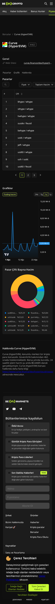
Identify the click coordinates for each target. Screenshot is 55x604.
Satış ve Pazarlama (15, 552)
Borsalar (6, 34)
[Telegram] (21, 409)
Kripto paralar (37, 527)
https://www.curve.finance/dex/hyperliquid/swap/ (27, 371)
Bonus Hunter (38, 11)
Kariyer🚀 (10, 527)
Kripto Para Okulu (39, 536)
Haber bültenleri (18, 11)
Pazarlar (7, 72)
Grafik (17, 72)
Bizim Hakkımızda (15, 522)
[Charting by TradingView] (6, 254)
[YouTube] (14, 409)
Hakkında (26, 72)
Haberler (34, 522)
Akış (4, 11)
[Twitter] (7, 409)
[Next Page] (40, 175)
